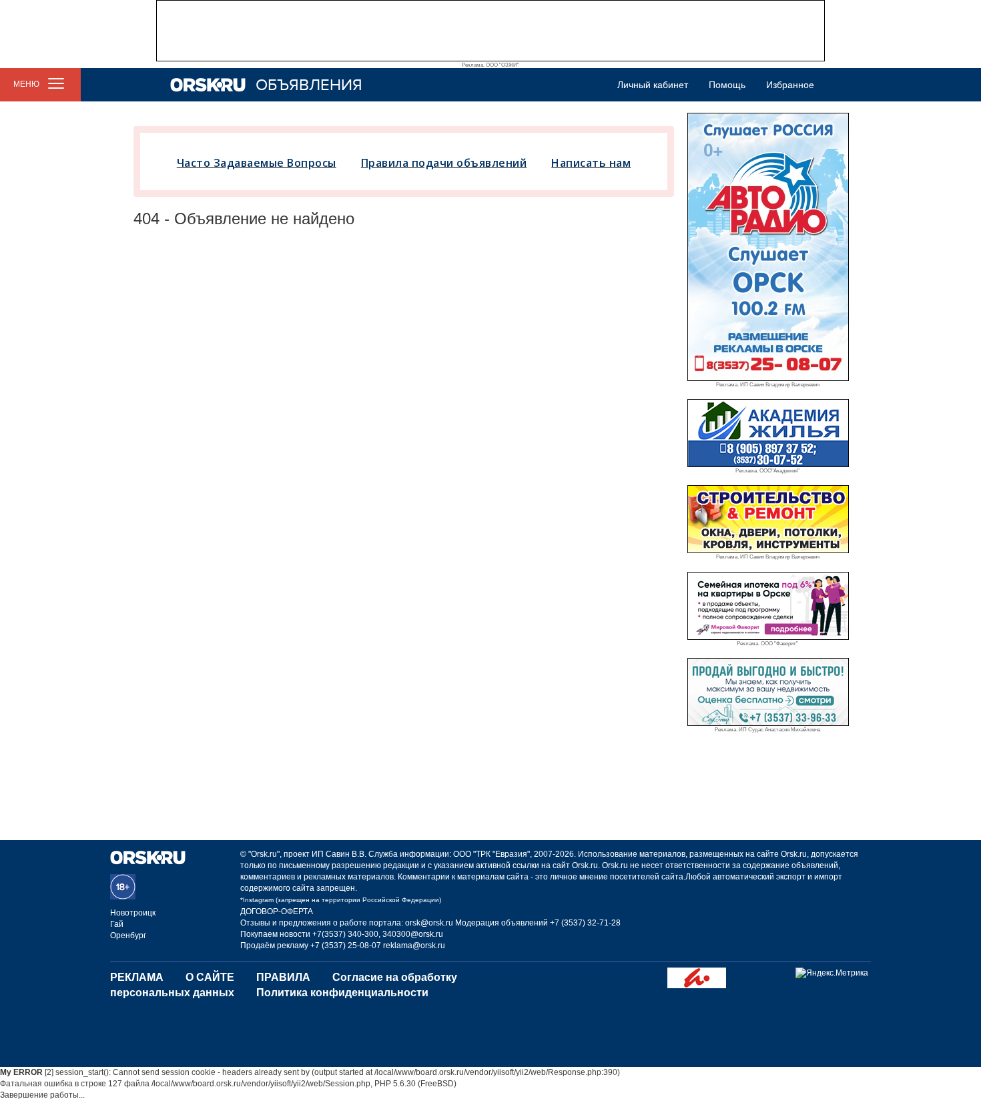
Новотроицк (132, 913)
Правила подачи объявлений (444, 162)
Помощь (727, 84)
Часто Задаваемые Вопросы (256, 162)
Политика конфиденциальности (342, 992)
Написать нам (591, 162)
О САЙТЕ (210, 977)
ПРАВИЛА (283, 977)
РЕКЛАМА (137, 977)
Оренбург (128, 935)
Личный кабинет (652, 84)
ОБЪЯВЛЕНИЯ (309, 85)
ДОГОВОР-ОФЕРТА (276, 911)
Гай (116, 924)
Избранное (790, 84)
